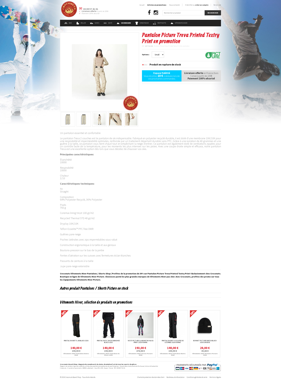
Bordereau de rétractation (176, 377)
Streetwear (144, 23)
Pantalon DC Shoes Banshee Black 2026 (108, 341)
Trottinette (161, 23)
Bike (70, 23)
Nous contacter (174, 5)
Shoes (97, 23)
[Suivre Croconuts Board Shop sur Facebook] (149, 12)
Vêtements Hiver (181, 23)
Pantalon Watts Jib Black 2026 (76, 340)
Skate (110, 23)
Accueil (141, 5)
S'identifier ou (196, 5)
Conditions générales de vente (197, 377)
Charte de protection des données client (150, 377)
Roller (83, 23)
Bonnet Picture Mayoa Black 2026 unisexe (205, 341)
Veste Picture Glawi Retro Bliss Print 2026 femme (140, 341)
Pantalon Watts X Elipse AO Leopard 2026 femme (173, 341)
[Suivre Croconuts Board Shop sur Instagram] (156, 12)
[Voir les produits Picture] (213, 55)
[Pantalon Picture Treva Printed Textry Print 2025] (99, 71)
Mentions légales (215, 377)
